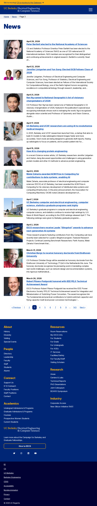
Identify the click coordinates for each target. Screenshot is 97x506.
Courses (7, 415)
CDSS (6, 482)
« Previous (17, 307)
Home (6, 16)
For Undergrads (57, 345)
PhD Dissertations (58, 384)
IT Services (55, 352)
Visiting (7, 338)
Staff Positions (10, 393)
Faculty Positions (11, 389)
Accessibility (9, 486)
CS (5, 469)
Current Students (11, 422)
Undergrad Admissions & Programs (18, 408)
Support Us (8, 382)
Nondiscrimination (11, 490)
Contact (7, 396)
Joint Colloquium (57, 388)
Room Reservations (58, 331)
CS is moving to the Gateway (29, 2)
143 (75, 307)
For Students (55, 338)
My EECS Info (56, 335)
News (14, 16)
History (7, 331)
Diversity (7, 335)
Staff (6, 364)
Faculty (7, 360)
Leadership (8, 357)
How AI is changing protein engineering (46, 151)
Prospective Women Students (16, 418)
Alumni (7, 370)
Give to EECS (25, 446)
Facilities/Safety (57, 355)
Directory (8, 353)
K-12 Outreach (10, 386)
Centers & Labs (56, 377)
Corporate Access (58, 403)
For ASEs (54, 348)
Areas (52, 374)
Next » (83, 307)
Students (7, 367)
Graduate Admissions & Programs (18, 411)
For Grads (54, 342)
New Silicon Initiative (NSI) (61, 406)
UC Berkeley (9, 473)
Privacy (7, 494)
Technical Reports (58, 381)
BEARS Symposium (58, 391)
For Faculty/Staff (57, 359)
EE (5, 464)
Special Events (10, 342)
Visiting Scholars (57, 362)
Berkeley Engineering (12, 477)
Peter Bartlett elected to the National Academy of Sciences (56, 44)
